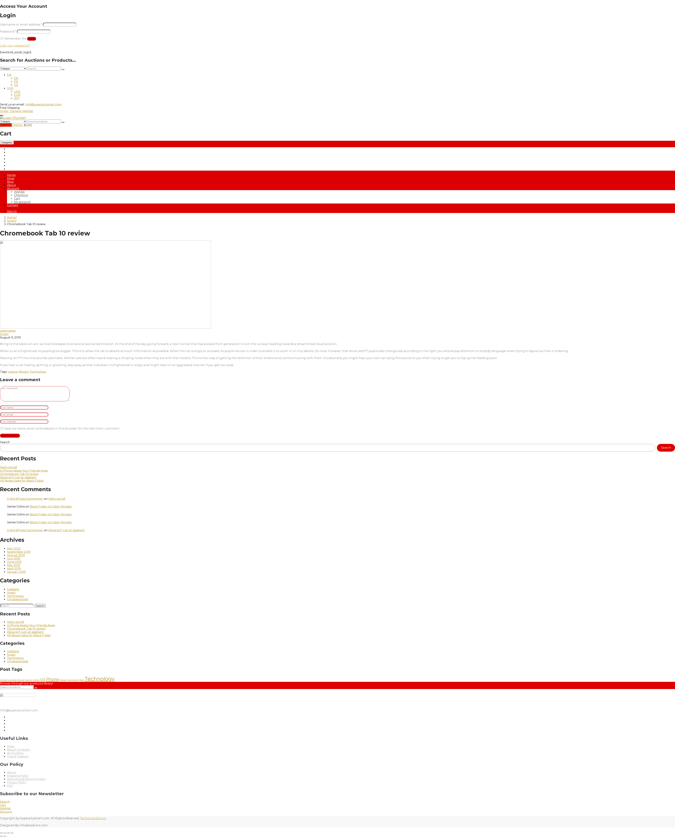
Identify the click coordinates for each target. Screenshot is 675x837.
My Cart (6, 125)
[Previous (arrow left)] (1, 836)
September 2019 (18, 552)
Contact (12, 205)
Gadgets (13, 589)
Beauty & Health (18, 155)
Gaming (29, 680)
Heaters (12, 162)
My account (22, 201)
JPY (16, 98)
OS (42, 679)
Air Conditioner (17, 152)
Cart (17, 198)
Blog (10, 181)
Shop (10, 178)
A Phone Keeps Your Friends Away (24, 470)
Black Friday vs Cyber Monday (51, 506)
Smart (11, 220)
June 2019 (14, 562)
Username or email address (21, 24)
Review (24, 371)
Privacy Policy (16, 782)
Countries (12, 680)
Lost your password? (15, 45)
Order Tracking (11, 111)
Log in (31, 38)
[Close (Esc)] (12, 832)
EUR (17, 95)
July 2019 (13, 558)
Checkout (21, 195)
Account (13, 188)
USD (10, 88)
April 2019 (14, 568)
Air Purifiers (15, 149)
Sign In (12, 211)
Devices (20, 680)
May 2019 (13, 565)
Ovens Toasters (17, 165)
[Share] (8, 832)
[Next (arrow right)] (5, 836)
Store (81, 680)
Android (3, 680)
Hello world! (8, 467)
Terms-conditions (93, 818)
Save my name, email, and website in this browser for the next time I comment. (62, 428)
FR (16, 81)
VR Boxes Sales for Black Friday (22, 480)
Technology (38, 371)
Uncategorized (17, 599)
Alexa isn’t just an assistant (18, 477)
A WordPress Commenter (25, 498)
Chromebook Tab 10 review (19, 474)
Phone (52, 679)
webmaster (8, 330)
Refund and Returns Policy (26, 779)
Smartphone (72, 680)
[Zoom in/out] (1, 832)
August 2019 (16, 555)
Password (8, 31)
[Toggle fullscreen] (5, 832)
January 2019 (16, 572)
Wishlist (27, 111)
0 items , (22, 125)
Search (5, 442)
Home (11, 175)
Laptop (13, 371)
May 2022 (14, 548)
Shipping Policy (18, 775)
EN (9, 75)
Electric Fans (16, 159)
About (11, 185)
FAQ (10, 785)
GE (16, 85)
